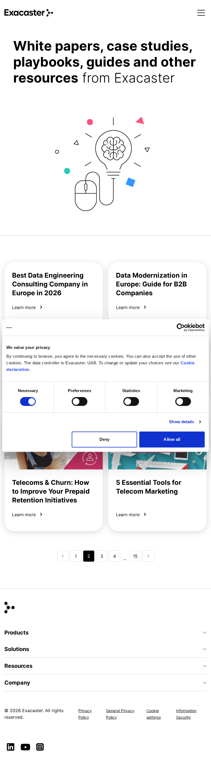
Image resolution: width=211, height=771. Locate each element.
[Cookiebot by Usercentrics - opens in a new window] (181, 327)
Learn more (24, 307)
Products (16, 632)
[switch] (79, 401)
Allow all (171, 439)
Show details (181, 421)
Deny (104, 439)
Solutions (16, 649)
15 (135, 556)
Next (148, 556)
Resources (18, 666)
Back (63, 556)
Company (17, 682)
